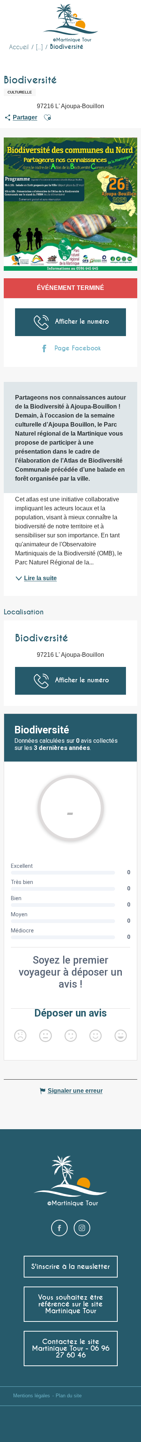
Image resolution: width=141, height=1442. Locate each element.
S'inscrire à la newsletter (70, 1266)
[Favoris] (105, 17)
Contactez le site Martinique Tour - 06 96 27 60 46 (70, 1348)
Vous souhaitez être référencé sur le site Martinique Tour (70, 1304)
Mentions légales (31, 1395)
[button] (121, 17)
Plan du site (69, 1395)
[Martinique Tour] (70, 23)
